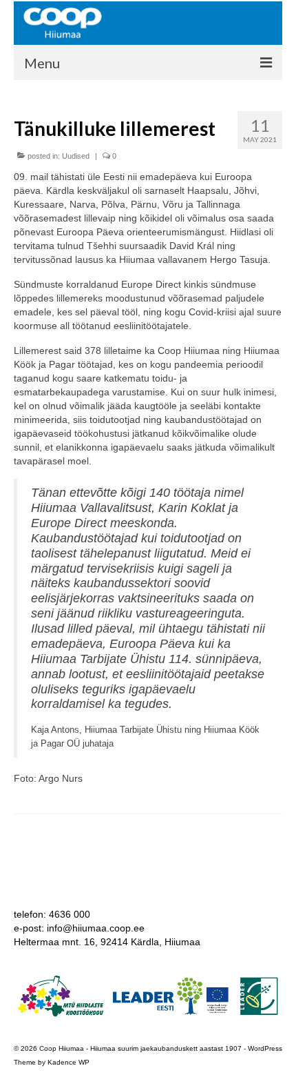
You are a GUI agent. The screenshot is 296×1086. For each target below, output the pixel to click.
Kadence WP (68, 1062)
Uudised (75, 156)
